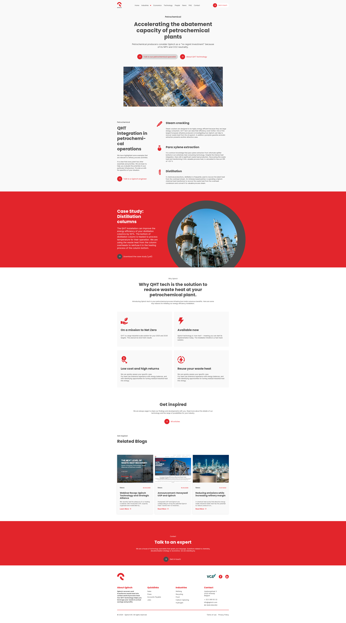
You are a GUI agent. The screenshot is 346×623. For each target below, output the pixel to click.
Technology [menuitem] (168, 5)
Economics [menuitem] (157, 5)
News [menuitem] (184, 5)
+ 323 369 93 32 (210, 599)
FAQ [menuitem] (190, 5)
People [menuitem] (177, 5)
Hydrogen (179, 603)
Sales (149, 591)
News (122, 487)
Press (149, 594)
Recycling (179, 594)
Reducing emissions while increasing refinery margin (211, 494)
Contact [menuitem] (197, 5)
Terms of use (211, 615)
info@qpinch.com (210, 602)
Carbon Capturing (182, 600)
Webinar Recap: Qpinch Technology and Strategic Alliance (134, 495)
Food (178, 597)
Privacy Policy (223, 615)
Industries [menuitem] (145, 5)
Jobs (149, 600)
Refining (179, 591)
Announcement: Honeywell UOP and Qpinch (173, 494)
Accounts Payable (154, 597)
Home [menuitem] (137, 5)
